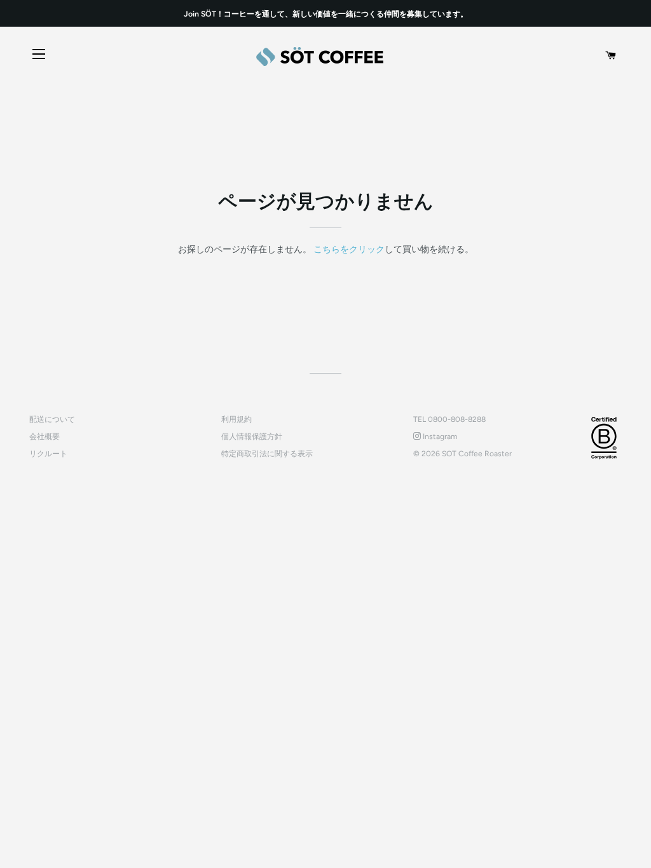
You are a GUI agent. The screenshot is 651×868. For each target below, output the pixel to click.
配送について (52, 419)
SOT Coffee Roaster (477, 453)
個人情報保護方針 (251, 436)
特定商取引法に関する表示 (267, 453)
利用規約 (236, 419)
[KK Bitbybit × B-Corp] (604, 438)
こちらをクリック (349, 249)
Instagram (439, 436)
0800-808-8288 (457, 419)
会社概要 (44, 436)
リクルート (48, 453)
